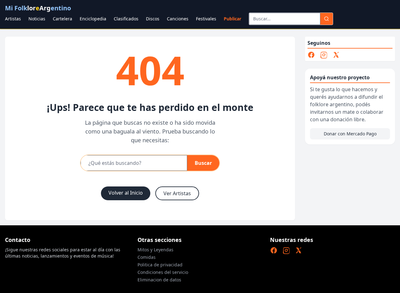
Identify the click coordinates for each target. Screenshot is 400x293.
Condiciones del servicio (163, 272)
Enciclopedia (93, 19)
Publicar (232, 19)
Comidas (147, 257)
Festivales (206, 19)
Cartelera (62, 19)
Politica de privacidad (160, 265)
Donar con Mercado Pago (350, 134)
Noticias (36, 19)
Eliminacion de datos (159, 280)
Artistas (13, 19)
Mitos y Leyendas (155, 250)
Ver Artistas (177, 193)
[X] (336, 55)
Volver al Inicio (125, 192)
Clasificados (126, 19)
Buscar (203, 163)
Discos (152, 19)
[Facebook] (311, 55)
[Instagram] (324, 55)
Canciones (177, 19)
